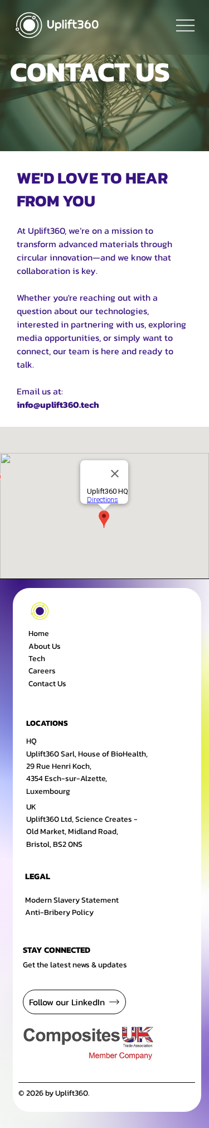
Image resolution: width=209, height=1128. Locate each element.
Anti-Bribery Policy (59, 912)
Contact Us (47, 684)
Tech (36, 658)
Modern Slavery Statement (72, 900)
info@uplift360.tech (58, 404)
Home (38, 633)
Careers (42, 671)
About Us (44, 646)
